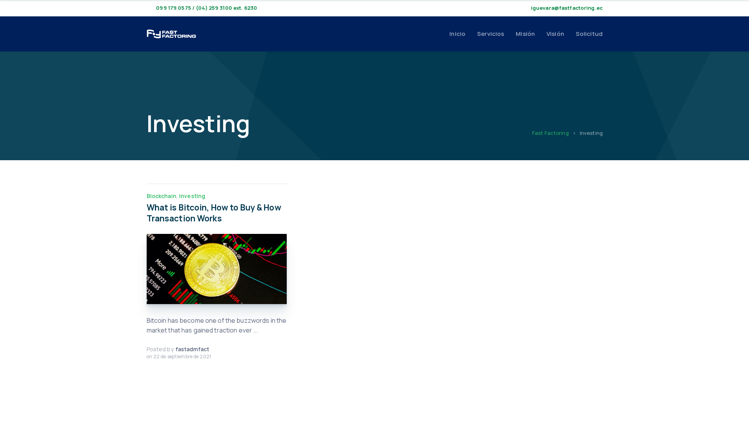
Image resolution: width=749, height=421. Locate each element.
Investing (192, 196)
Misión (525, 34)
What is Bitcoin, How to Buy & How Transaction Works (214, 213)
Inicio (457, 34)
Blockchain (161, 196)
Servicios (490, 34)
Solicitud (589, 34)
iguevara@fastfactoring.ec (567, 7)
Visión (555, 34)
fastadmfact (192, 349)
